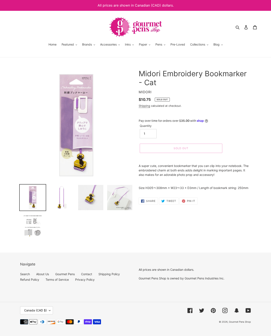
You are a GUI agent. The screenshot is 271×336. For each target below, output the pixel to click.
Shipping (144, 105)
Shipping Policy (109, 274)
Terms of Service (57, 279)
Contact (86, 274)
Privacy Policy (85, 279)
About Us (42, 274)
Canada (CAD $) (35, 310)
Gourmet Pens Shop (240, 321)
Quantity (146, 126)
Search (25, 274)
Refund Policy (29, 279)
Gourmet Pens (65, 274)
